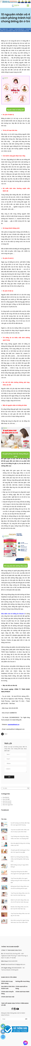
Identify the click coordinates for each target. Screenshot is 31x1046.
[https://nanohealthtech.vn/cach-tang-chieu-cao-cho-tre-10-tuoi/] (5, 901)
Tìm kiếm (28, 788)
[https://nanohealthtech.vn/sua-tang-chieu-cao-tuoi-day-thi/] (5, 915)
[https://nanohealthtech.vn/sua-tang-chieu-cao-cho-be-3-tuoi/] (5, 908)
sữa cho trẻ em (7, 801)
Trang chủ (5, 29)
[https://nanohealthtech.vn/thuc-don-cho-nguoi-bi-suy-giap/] (5, 851)
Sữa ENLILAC (6, 797)
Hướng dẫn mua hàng (22, 981)
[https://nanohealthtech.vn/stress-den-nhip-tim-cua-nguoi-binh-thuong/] (5, 824)
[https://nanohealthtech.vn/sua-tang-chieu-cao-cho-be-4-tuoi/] (5, 894)
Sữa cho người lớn (8, 805)
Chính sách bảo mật (7, 997)
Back (5, 734)
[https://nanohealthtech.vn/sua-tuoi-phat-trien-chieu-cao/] (5, 831)
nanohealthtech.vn (13, 724)
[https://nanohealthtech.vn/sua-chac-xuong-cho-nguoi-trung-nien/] (5, 921)
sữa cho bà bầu (7, 803)
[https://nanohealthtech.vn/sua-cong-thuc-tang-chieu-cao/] (5, 838)
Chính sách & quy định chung (7, 982)
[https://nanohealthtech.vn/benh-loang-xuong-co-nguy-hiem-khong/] (5, 866)
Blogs (11, 29)
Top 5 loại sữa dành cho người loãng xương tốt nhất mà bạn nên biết (20, 880)
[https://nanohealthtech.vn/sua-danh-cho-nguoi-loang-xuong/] (5, 879)
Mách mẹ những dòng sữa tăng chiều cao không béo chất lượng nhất (20, 859)
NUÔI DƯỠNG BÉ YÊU (19, 29)
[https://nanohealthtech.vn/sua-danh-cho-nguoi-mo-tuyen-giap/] (5, 873)
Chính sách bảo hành (22, 992)
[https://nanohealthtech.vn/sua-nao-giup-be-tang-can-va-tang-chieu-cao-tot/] (5, 844)
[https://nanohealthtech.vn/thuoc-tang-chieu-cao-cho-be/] (5, 887)
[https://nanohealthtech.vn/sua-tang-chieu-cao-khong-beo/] (5, 858)
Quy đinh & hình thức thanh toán (8, 987)
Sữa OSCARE (6, 799)
